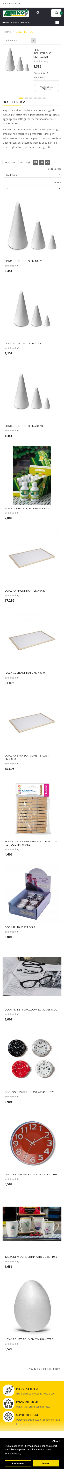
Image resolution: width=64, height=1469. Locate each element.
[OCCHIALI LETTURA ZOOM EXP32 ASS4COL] (32, 976)
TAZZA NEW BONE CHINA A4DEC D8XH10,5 (31, 1256)
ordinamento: (54, 168)
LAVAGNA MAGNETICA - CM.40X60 (25, 590)
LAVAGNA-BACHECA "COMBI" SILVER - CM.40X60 (27, 757)
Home (7, 32)
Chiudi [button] (56, 1441)
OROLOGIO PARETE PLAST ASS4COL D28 (29, 1092)
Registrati (16, 3)
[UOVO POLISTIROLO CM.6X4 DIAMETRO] (32, 1306)
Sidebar (11, 162)
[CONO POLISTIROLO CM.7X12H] (32, 393)
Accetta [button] (45, 1463)
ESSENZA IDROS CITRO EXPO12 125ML (28, 508)
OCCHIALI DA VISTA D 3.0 (20, 927)
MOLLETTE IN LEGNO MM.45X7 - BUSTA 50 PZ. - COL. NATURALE (31, 843)
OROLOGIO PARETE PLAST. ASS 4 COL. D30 (31, 1174)
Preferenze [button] (18, 1463)
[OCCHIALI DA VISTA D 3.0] (32, 894)
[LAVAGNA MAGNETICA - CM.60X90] (32, 640)
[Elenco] (41, 162)
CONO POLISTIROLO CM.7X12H (24, 426)
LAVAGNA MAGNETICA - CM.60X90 (25, 673)
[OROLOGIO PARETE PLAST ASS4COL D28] (32, 1059)
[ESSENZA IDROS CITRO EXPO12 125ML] (32, 475)
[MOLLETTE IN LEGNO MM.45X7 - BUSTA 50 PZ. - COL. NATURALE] (32, 808)
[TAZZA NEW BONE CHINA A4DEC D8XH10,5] (32, 1224)
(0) (46, 61)
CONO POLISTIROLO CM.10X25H (42, 53)
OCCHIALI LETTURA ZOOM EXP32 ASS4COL (31, 1009)
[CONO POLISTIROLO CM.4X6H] (32, 310)
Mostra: (57, 182)
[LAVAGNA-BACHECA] (32, 722)
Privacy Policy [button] (13, 1453)
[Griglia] (35, 162)
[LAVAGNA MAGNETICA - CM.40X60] (32, 557)
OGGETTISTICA (24, 32)
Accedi (6, 3)
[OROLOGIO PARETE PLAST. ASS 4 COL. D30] (32, 1141)
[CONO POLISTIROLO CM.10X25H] (17, 60)
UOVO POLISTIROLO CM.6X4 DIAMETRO (29, 1339)
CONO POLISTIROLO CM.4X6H (23, 343)
